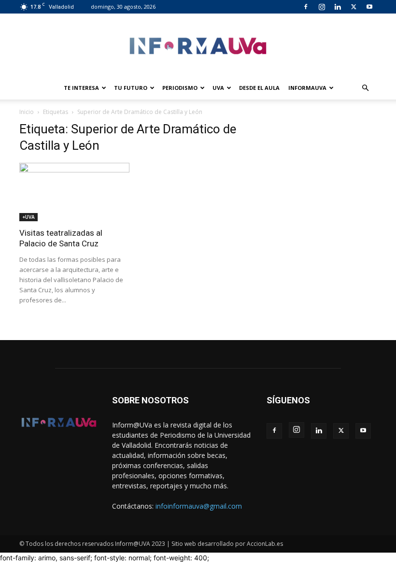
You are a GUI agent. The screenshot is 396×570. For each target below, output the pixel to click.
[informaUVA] (198, 46)
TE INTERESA (81, 87)
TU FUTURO (130, 87)
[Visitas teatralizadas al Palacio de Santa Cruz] (74, 192)
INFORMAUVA (307, 87)
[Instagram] (321, 7)
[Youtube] (369, 7)
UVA (218, 87)
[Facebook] (305, 7)
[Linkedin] (337, 7)
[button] (365, 88)
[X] (353, 7)
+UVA (28, 217)
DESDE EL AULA (259, 87)
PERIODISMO (180, 87)
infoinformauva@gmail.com (199, 506)
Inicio (26, 112)
